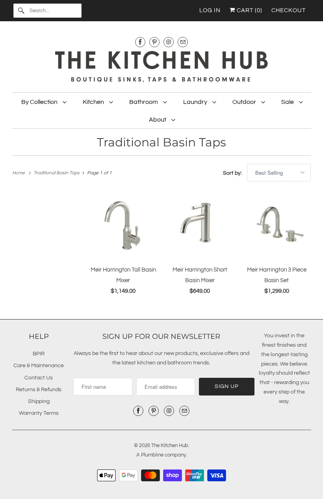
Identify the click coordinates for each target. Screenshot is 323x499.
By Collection (40, 102)
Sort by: (233, 173)
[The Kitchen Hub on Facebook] (140, 42)
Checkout (288, 10)
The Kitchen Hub (169, 445)
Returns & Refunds (38, 389)
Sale (288, 102)
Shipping (39, 401)
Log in (210, 10)
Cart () (248, 10)
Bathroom (144, 102)
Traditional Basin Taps (161, 142)
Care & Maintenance (38, 365)
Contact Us (38, 378)
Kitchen (94, 102)
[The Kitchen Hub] (161, 68)
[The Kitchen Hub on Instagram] (168, 42)
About (158, 119)
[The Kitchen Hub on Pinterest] (154, 42)
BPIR (39, 354)
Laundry (195, 102)
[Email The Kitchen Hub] (183, 42)
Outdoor (244, 102)
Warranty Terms (39, 413)
